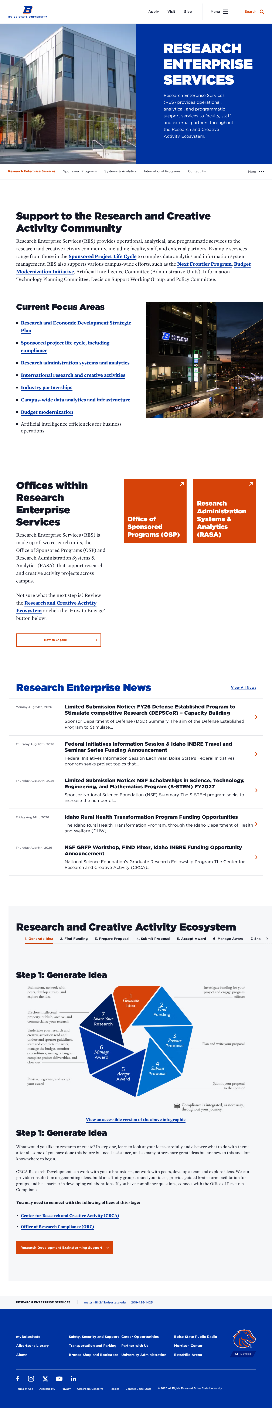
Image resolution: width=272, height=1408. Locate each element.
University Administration (143, 1355)
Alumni (22, 1355)
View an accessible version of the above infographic (136, 1119)
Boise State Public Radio (195, 1337)
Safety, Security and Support (94, 1337)
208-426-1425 (142, 1302)
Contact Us (197, 171)
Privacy (66, 1388)
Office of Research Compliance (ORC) (57, 1226)
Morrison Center (188, 1346)
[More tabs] (266, 940)
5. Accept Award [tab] (191, 939)
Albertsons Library (32, 1346)
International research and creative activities (73, 375)
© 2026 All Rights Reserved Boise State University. (190, 1388)
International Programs (162, 171)
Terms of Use (24, 1388)
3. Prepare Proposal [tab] (112, 939)
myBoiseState (28, 1337)
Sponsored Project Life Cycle (102, 256)
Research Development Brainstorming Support (61, 1248)
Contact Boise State (138, 1388)
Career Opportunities (140, 1337)
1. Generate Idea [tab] (39, 939)
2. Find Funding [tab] (74, 939)
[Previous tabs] (14, 940)
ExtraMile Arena (188, 1355)
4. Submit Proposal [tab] (153, 939)
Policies (114, 1388)
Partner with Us (134, 1346)
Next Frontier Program (204, 264)
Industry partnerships (46, 387)
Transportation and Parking (92, 1346)
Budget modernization (47, 412)
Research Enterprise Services (31, 171)
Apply (153, 12)
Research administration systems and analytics (75, 363)
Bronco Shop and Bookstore (93, 1355)
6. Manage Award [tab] (228, 939)
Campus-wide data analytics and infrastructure (75, 400)
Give (188, 12)
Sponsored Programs (80, 171)
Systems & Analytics (120, 171)
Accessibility (47, 1388)
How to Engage (55, 640)
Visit (171, 12)
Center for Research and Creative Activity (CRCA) (70, 1215)
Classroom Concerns (90, 1388)
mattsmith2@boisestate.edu (105, 1302)
